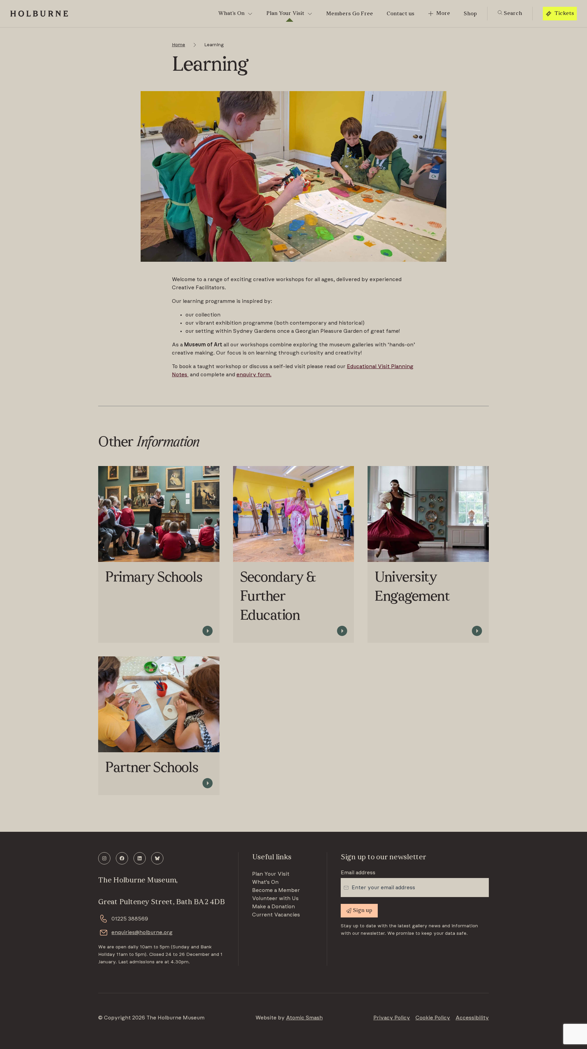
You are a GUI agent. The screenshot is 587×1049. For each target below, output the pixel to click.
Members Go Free (349, 14)
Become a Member (276, 890)
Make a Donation (273, 906)
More (443, 13)
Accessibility (472, 1017)
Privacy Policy (391, 1017)
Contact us (400, 14)
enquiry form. (253, 374)
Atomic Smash (304, 1017)
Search (512, 13)
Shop (470, 14)
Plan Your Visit (285, 13)
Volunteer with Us (275, 898)
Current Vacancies (276, 914)
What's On (265, 882)
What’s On (231, 13)
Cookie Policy (432, 1017)
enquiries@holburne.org (142, 932)
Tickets (564, 13)
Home (178, 44)
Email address (358, 872)
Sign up (362, 910)
